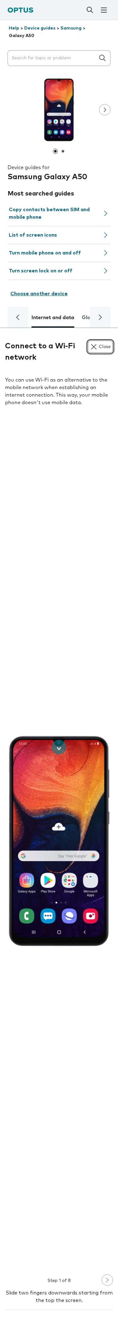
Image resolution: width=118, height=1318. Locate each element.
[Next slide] (104, 109)
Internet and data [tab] (52, 317)
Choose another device (39, 293)
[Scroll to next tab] (100, 317)
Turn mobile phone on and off (45, 252)
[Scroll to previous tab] (18, 317)
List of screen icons (33, 235)
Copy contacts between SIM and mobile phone (49, 213)
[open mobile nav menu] (103, 10)
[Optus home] (20, 10)
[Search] (89, 10)
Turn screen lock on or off (40, 270)
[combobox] (53, 58)
